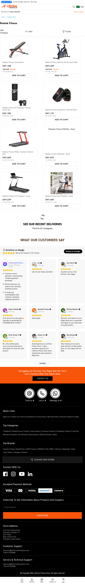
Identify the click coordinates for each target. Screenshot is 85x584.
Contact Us (42, 378)
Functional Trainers (48, 431)
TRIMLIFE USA (43, 449)
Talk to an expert (79, 12)
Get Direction (5, 2)
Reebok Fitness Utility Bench (13, 62)
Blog (77, 417)
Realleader (66, 449)
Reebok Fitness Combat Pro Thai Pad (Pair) (61, 110)
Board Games (34, 434)
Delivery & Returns (67, 417)
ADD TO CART (19, 75)
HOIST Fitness (31, 449)
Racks (68, 431)
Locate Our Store (44, 460)
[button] (80, 7)
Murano (58, 449)
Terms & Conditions (27, 417)
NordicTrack (20, 449)
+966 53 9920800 (9, 552)
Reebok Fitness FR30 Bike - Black (57, 154)
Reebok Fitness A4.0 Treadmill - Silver (59, 196)
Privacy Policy (41, 417)
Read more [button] (35, 355)
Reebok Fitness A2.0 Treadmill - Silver (16, 196)
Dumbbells (61, 431)
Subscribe (42, 515)
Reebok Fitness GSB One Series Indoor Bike (61, 62)
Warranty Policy (53, 417)
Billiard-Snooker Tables (48, 434)
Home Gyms (35, 431)
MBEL (52, 449)
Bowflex (17, 452)
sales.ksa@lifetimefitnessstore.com (16, 550)
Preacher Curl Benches (19, 434)
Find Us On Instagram (42, 228)
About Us (6, 417)
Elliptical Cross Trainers (21, 431)
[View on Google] (34, 264)
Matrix (10, 452)
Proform (24, 452)
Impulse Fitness (9, 449)
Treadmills (7, 431)
